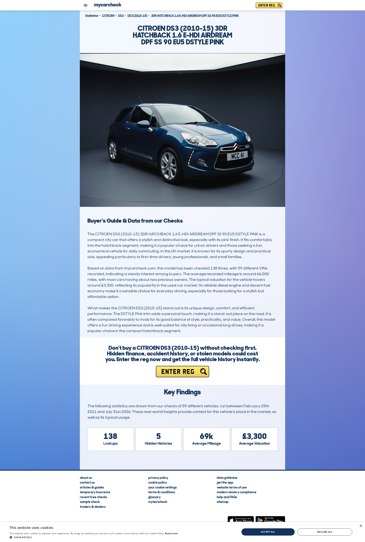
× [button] (360, 526)
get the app (225, 482)
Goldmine (91, 15)
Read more (171, 533)
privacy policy (158, 477)
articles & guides (92, 487)
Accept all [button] (268, 531)
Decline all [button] (324, 531)
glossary (154, 497)
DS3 (121, 15)
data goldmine (227, 477)
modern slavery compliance (236, 492)
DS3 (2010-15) (137, 15)
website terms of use (232, 487)
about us (86, 477)
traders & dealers (93, 506)
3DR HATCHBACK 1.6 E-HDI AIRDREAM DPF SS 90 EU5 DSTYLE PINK (195, 15)
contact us (87, 482)
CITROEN (108, 15)
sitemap (223, 501)
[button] (94, 537)
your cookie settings (162, 487)
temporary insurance (95, 492)
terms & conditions (161, 492)
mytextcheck (157, 501)
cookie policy (157, 482)
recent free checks (93, 497)
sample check (90, 501)
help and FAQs (227, 497)
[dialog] (182, 532)
